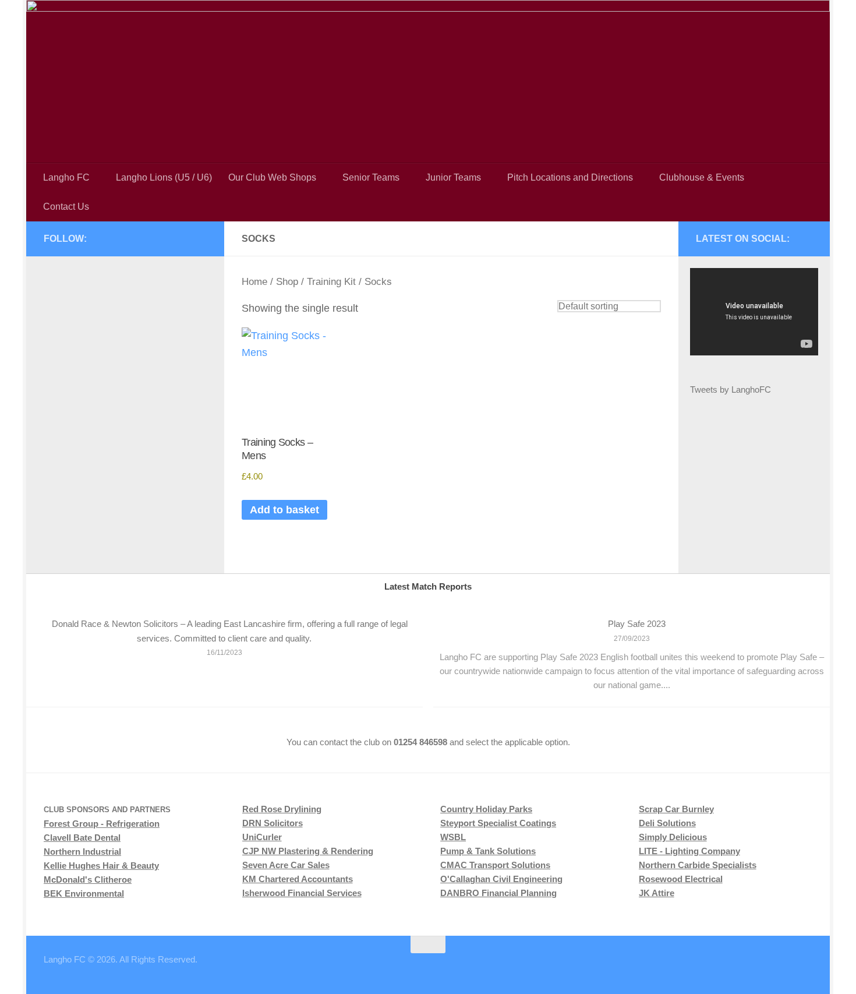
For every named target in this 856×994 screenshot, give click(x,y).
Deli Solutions (667, 823)
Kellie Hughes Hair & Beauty (101, 865)
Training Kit (331, 281)
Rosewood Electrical (681, 879)
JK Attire (656, 893)
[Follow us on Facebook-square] (125, 238)
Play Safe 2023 (637, 624)
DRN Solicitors (272, 823)
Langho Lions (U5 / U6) (164, 177)
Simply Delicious (673, 837)
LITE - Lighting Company (689, 851)
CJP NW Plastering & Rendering (307, 851)
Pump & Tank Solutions (488, 851)
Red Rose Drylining (281, 809)
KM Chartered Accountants (297, 879)
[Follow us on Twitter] (162, 238)
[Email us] (200, 238)
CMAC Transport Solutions (495, 865)
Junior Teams (453, 177)
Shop (287, 281)
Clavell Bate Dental (82, 838)
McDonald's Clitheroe (88, 879)
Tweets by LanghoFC (730, 389)
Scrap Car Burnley (676, 809)
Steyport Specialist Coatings (498, 823)
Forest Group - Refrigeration (102, 824)
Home (254, 281)
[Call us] (181, 238)
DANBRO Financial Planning (498, 893)
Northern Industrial (82, 851)
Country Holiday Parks (486, 809)
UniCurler (262, 837)
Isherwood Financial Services (302, 893)
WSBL (453, 837)
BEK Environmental (84, 893)
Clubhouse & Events (701, 177)
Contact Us (66, 207)
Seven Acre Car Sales (286, 865)
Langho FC (66, 177)
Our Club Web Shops (272, 177)
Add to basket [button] (284, 510)
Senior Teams (370, 177)
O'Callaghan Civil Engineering (501, 879)
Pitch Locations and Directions (570, 177)
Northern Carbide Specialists (697, 865)
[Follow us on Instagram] (144, 238)
